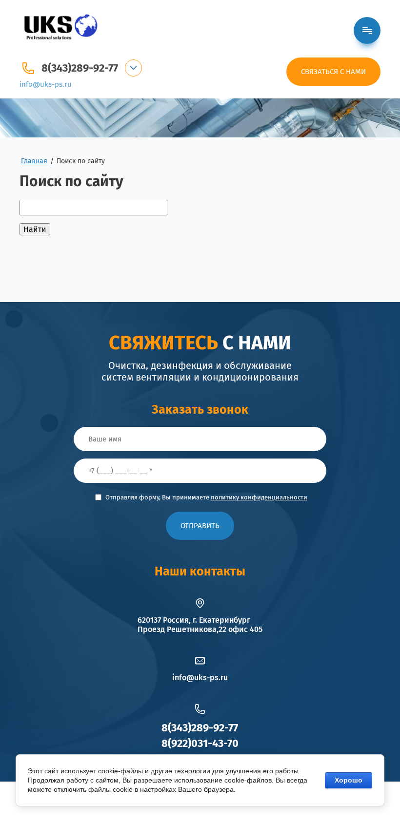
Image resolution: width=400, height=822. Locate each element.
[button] (333, 71)
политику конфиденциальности (259, 497)
